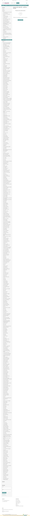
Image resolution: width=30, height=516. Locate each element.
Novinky (3, 9)
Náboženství (4, 25)
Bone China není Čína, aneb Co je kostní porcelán (7, 509)
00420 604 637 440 (5, 501)
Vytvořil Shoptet (26, 514)
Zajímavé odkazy (17, 503)
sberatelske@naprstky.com (6, 500)
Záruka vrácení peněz (18, 502)
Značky (3, 41)
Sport (3, 35)
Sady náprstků (4, 31)
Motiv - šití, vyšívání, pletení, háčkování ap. (7, 34)
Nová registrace (4, 494)
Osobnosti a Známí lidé (5, 36)
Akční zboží (3, 10)
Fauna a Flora (4, 37)
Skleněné (4, 15)
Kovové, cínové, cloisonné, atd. (6, 14)
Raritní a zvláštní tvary (5, 26)
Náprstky (3, 11)
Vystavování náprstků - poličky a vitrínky (6, 39)
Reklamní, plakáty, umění (6, 24)
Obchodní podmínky (18, 501)
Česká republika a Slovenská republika (7, 12)
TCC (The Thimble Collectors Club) (7, 28)
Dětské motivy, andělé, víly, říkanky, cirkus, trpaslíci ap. (7, 23)
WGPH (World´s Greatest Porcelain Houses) (7, 30)
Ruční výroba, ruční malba (6, 27)
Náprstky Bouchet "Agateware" (5, 511)
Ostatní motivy (4, 32)
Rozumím (25, 515)
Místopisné (4, 38)
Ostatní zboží (3, 40)
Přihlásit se (4, 492)
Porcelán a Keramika (5, 13)
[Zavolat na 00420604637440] (3, 0)
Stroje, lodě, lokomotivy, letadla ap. (7, 33)
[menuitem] (3, 5)
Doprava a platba (14, 0)
